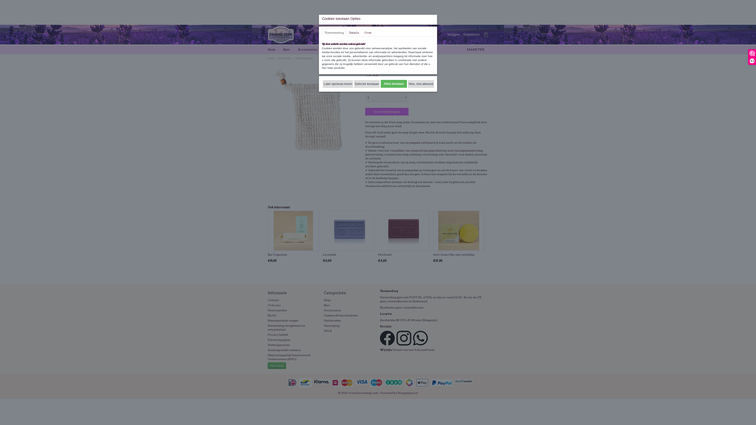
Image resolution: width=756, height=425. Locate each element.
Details (354, 32)
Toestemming (334, 32)
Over (368, 32)
